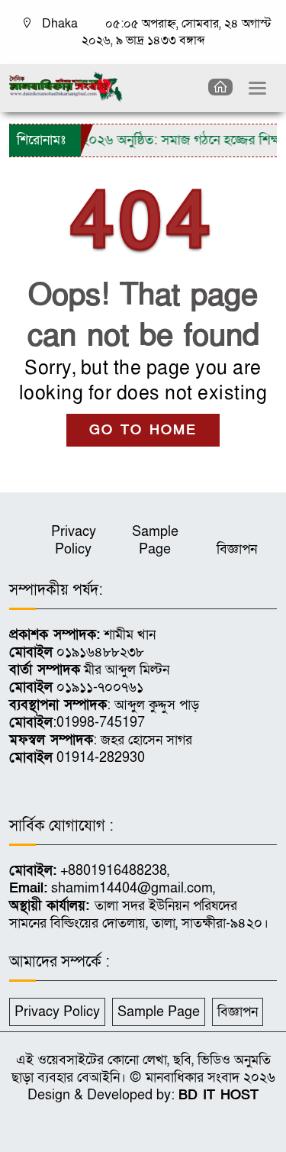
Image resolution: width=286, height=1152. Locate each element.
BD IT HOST (218, 1095)
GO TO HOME (143, 430)
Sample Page (155, 540)
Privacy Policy (73, 540)
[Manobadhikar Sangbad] (66, 86)
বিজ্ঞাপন (237, 549)
